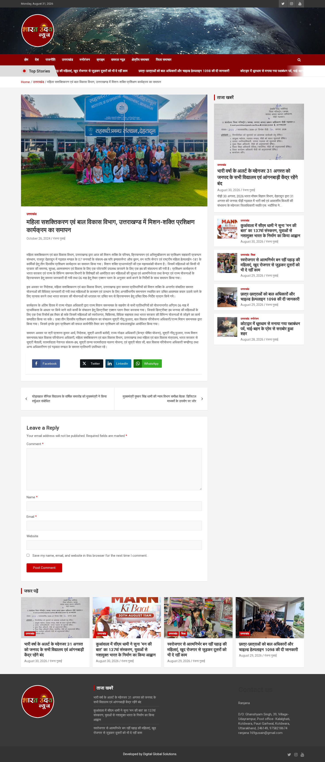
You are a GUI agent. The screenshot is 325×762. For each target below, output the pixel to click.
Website (32, 536)
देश (37, 60)
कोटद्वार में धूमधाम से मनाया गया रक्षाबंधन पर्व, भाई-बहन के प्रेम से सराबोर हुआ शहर (256, 71)
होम (26, 60)
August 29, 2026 (252, 275)
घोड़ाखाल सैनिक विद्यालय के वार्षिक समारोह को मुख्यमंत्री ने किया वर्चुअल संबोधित (69, 398)
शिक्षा (253, 254)
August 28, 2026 (252, 339)
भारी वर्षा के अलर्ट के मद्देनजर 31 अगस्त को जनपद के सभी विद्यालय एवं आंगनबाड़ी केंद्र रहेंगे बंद (257, 177)
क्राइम (101, 60)
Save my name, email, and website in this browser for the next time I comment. (89, 556)
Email (32, 517)
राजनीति (50, 60)
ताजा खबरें (225, 97)
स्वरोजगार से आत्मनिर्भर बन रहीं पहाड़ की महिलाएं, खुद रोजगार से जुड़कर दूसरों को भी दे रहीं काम (270, 264)
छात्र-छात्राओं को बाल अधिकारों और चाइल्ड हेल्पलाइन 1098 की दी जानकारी (151, 71)
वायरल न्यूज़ (118, 60)
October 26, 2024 (38, 238)
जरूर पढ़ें (31, 591)
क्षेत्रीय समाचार (140, 60)
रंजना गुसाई (59, 238)
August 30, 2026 (228, 190)
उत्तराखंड (67, 60)
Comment (35, 444)
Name (32, 497)
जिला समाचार (164, 60)
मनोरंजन (85, 60)
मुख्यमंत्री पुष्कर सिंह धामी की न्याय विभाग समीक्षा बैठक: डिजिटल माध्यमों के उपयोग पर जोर (159, 398)
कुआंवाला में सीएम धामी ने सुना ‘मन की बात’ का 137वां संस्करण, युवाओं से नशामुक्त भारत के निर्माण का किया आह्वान (270, 230)
